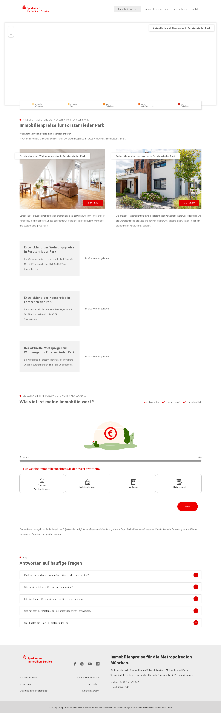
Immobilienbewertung (88, 677)
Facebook (75, 664)
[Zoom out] (11, 34)
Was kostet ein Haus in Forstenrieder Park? (47, 622)
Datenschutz (93, 684)
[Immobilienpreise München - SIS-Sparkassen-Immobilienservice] (36, 9)
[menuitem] (127, 9)
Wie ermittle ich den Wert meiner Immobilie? (48, 587)
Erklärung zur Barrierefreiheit (34, 690)
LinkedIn (98, 664)
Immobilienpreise (28, 677)
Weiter (188, 506)
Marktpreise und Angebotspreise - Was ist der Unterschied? (56, 575)
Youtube (90, 664)
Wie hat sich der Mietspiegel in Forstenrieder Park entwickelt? (57, 610)
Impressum (25, 684)
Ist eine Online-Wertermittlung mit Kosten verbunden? (53, 599)
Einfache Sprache (91, 690)
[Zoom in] (11, 29)
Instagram (81, 664)
